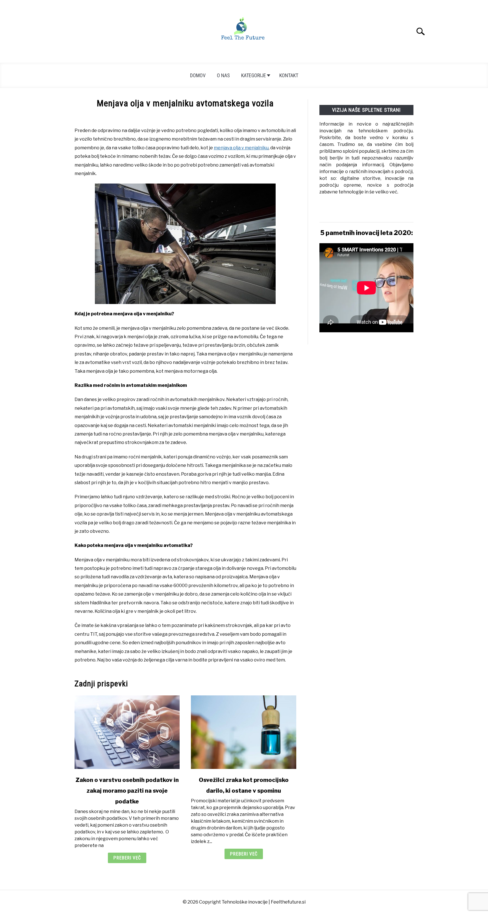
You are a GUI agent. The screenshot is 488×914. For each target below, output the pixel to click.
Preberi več (127, 858)
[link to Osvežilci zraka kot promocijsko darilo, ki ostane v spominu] (243, 732)
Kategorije (253, 75)
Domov (198, 75)
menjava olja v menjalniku (241, 147)
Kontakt (288, 75)
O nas (223, 75)
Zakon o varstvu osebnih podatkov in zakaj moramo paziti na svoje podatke (127, 791)
